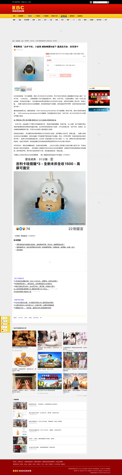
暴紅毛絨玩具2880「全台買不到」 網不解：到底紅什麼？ (35, 286)
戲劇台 (30, 464)
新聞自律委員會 (29, 461)
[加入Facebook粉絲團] (4, 327)
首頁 (14, 16)
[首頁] (18, 8)
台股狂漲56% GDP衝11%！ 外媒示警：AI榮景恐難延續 (34, 305)
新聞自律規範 (37, 461)
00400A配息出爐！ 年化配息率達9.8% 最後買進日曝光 (34, 302)
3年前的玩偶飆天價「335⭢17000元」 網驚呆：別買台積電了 (36, 281)
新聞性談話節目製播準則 (48, 461)
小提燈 (25, 317)
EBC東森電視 (16, 2)
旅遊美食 (80, 16)
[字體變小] (4, 324)
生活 (79, 19)
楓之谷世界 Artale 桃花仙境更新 (46, 390)
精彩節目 (72, 16)
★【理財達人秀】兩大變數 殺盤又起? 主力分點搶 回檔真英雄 (34, 120)
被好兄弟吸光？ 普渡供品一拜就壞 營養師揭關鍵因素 (75, 369)
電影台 (38, 464)
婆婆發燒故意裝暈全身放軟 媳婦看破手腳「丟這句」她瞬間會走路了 (41, 244)
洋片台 (42, 464)
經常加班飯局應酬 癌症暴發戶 (20, 347)
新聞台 (21, 464)
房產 (56, 19)
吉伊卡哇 (20, 317)
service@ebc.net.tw (106, 470)
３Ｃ (74, 19)
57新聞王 (37, 16)
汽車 (62, 19)
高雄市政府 (35, 317)
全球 (45, 19)
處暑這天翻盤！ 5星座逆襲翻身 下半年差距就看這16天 (75, 391)
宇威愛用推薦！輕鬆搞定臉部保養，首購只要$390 (75, 348)
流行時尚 (99, 19)
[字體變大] (4, 321)
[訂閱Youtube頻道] (4, 330)
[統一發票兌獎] (99, 111)
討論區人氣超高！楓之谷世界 (45, 369)
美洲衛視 (51, 464)
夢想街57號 (54, 16)
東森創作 (63, 464)
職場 (85, 19)
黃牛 (41, 317)
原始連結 (20, 250)
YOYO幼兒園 (57, 464)
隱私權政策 (108, 468)
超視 (47, 464)
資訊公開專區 (59, 461)
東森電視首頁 (16, 464)
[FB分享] (4, 318)
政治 (39, 19)
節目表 (14, 461)
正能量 (91, 19)
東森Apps (24, 2)
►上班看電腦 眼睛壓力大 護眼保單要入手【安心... (31, 289)
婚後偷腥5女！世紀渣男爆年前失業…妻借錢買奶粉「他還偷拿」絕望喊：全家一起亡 (46, 247)
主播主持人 (20, 461)
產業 (34, 19)
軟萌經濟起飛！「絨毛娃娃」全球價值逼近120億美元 (33, 283)
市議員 (30, 317)
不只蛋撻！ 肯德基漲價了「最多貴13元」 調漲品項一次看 (24, 369)
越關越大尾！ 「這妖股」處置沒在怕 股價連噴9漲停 (33, 308)
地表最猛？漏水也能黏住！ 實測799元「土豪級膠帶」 (50, 348)
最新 (14, 19)
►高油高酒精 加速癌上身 (22, 291)
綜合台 (25, 464)
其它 (106, 19)
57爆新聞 (45, 16)
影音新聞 (26, 19)
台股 (51, 19)
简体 (29, 2)
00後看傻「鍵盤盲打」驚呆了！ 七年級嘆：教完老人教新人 (24, 391)
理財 (68, 19)
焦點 (20, 19)
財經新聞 (20, 16)
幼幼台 (34, 464)
